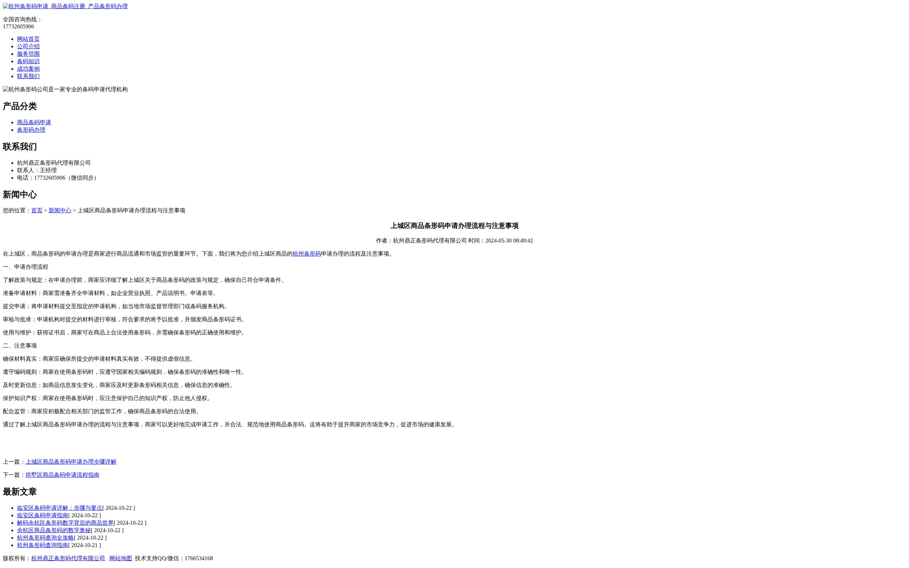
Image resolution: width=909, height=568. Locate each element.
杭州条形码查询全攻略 (45, 538)
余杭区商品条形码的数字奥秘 (54, 530)
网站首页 (28, 39)
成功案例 (28, 69)
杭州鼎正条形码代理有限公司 (68, 558)
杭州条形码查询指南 (42, 545)
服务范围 (28, 54)
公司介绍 (28, 46)
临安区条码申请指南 (42, 515)
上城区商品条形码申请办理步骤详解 (71, 462)
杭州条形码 (307, 254)
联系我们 (28, 76)
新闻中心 (60, 210)
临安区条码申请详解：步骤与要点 (59, 508)
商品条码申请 (34, 122)
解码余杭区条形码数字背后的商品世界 (65, 523)
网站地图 (120, 558)
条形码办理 (31, 130)
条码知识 (28, 61)
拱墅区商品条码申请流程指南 (62, 475)
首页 (37, 210)
